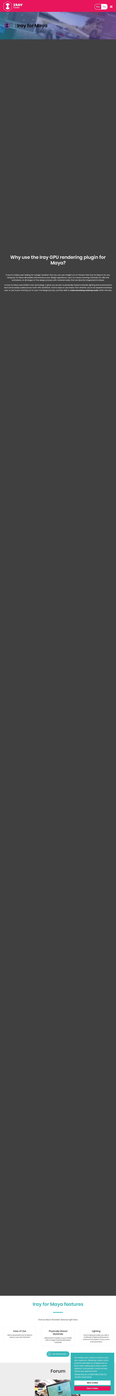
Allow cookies (92, 1383)
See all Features (59, 1354)
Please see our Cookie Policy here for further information (91, 1375)
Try (104, 6)
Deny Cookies (92, 1388)
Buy (98, 6)
